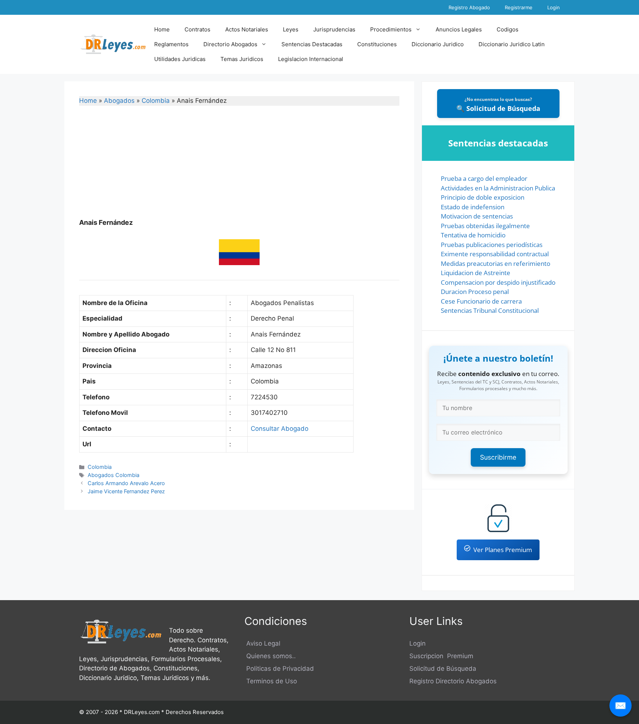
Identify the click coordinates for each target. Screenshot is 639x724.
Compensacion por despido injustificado (498, 282)
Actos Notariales (246, 29)
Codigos (507, 29)
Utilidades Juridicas (180, 58)
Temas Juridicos (241, 58)
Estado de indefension (472, 207)
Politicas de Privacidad (279, 668)
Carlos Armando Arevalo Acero (126, 483)
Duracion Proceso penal (475, 291)
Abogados (119, 100)
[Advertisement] (239, 167)
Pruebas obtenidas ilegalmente (485, 225)
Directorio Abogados (230, 44)
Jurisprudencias (334, 29)
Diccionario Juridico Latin (512, 44)
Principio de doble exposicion (482, 197)
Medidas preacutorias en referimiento (495, 263)
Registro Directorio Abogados (453, 681)
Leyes (290, 29)
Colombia (156, 100)
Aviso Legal (262, 643)
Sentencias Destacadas (311, 44)
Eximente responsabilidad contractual (495, 254)
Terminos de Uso (270, 681)
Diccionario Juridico (438, 44)
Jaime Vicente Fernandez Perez (126, 491)
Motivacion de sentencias (477, 216)
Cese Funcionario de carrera (481, 301)
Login (553, 7)
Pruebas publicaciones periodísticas (491, 244)
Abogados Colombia (113, 475)
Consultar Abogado (279, 428)
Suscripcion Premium (441, 656)
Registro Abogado (469, 7)
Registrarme (518, 7)
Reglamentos (171, 44)
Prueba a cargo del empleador (484, 178)
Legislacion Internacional (310, 58)
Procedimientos (391, 29)
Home (162, 29)
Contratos (197, 29)
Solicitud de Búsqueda (442, 668)
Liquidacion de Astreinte (475, 272)
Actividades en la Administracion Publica (498, 188)
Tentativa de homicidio (473, 235)
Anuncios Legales (459, 29)
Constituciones (377, 44)
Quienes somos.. (270, 656)
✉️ (620, 705)
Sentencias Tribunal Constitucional (490, 310)
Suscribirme (498, 457)
